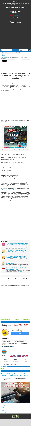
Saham (2, 368)
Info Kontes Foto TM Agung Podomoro (10, 189)
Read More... (22, 248)
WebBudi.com (15, 1)
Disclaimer (4, 410)
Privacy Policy (5, 412)
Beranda (17, 319)
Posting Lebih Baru (5, 319)
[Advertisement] (15, 36)
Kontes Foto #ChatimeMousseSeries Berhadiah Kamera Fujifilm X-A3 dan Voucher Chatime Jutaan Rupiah (17, 244)
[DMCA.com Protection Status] (15, 416)
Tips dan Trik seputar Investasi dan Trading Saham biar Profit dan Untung (14, 374)
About (3, 407)
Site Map (4, 405)
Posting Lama (27, 319)
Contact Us (4, 409)
